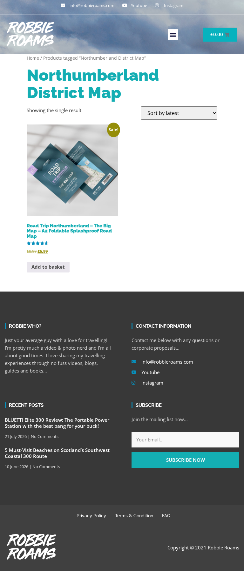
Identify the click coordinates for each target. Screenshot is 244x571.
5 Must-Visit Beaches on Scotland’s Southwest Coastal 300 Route (57, 453)
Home (33, 58)
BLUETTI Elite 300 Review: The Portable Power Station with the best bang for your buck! (57, 423)
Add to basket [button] (48, 267)
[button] (173, 34)
